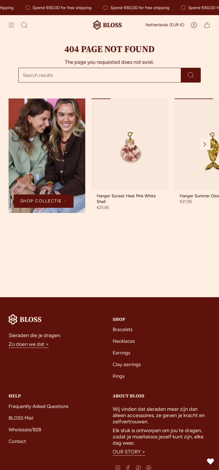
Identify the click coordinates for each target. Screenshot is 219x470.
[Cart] (207, 25)
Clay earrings (127, 364)
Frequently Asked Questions (38, 406)
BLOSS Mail (21, 418)
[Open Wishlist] (210, 461)
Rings (119, 376)
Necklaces (124, 341)
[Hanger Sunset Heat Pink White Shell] (130, 144)
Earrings (121, 353)
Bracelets (123, 329)
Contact (17, 441)
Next (204, 144)
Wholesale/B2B (25, 429)
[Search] (191, 75)
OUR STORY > (129, 452)
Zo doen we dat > (29, 344)
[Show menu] (11, 25)
